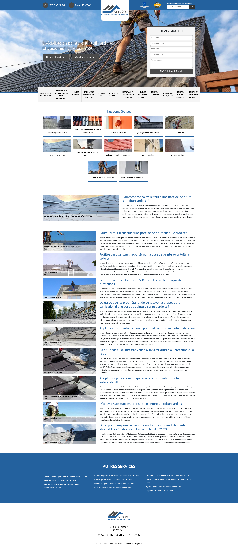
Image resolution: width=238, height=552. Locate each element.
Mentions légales (134, 544)
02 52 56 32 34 (57, 5)
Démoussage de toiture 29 (45, 95)
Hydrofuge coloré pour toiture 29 (88, 94)
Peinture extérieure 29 (155, 94)
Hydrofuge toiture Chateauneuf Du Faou (163, 486)
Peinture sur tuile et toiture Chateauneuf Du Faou (167, 476)
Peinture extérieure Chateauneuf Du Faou (112, 488)
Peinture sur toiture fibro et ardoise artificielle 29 (61, 94)
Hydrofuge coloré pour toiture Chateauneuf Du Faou (65, 477)
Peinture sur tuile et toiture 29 (142, 94)
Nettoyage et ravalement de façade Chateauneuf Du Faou (168, 481)
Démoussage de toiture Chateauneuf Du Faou (114, 484)
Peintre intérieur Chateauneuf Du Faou (59, 481)
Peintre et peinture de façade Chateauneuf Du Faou (117, 476)
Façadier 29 (101, 95)
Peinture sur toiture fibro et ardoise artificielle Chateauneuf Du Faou (62, 486)
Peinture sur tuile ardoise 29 (180, 94)
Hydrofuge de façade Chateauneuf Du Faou (113, 480)
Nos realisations (55, 57)
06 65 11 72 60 (83, 5)
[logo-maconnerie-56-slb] (119, 515)
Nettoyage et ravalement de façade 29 (128, 94)
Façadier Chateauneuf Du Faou (159, 490)
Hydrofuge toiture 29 (113, 95)
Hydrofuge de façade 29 (168, 95)
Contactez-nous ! (85, 57)
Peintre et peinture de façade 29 (193, 94)
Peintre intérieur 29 (75, 94)
